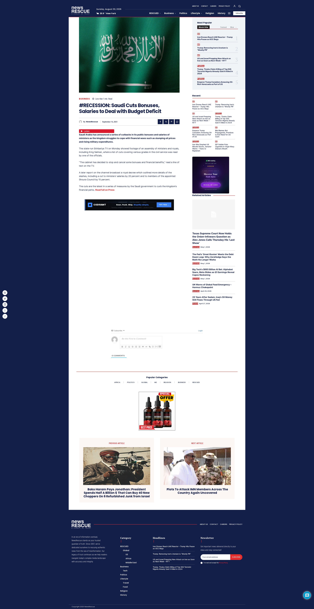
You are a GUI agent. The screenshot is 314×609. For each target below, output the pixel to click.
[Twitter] (165, 121)
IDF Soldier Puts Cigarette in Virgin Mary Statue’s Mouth (224, 146)
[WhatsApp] (177, 121)
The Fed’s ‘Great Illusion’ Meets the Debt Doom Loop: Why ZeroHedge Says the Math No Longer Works (213, 257)
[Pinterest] (171, 121)
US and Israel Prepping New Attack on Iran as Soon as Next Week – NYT (214, 59)
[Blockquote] (143, 346)
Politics (200, 66)
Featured (223, 27)
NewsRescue (92, 122)
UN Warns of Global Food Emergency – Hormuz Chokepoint (211, 286)
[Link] (149, 346)
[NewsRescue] (81, 10)
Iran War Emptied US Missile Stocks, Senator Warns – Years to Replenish (201, 147)
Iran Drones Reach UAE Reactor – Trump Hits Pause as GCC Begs (215, 38)
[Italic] (125, 346)
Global (195, 304)
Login (200, 331)
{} (153, 346)
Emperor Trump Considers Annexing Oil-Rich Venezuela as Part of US (215, 83)
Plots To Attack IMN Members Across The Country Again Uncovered (197, 491)
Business (84, 99)
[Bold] (122, 346)
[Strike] (132, 346)
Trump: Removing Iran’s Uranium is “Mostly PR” (212, 49)
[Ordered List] (136, 346)
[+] (156, 346)
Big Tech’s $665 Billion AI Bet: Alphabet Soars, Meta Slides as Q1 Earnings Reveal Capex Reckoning (213, 272)
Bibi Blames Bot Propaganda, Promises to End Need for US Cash (224, 133)
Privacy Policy (223, 563)
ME (198, 34)
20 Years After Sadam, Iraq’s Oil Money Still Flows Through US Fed (212, 298)
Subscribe (236, 557)
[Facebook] (160, 121)
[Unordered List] (139, 346)
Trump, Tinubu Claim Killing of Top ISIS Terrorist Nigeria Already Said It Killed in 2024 (215, 71)
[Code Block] (146, 346)
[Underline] (129, 346)
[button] (239, 6)
